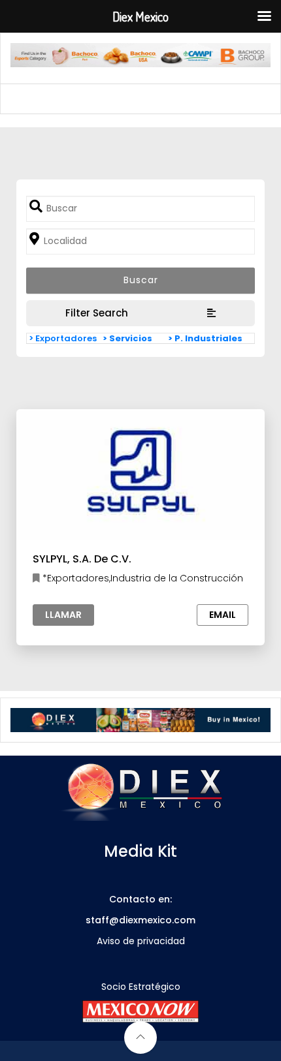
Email (222, 614)
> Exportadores (63, 338)
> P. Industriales (205, 338)
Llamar (63, 614)
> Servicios (127, 338)
